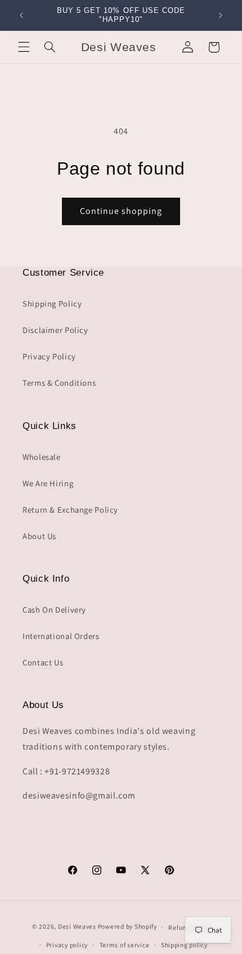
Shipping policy (184, 945)
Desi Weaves (77, 927)
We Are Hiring (48, 483)
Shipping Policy (52, 303)
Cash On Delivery (54, 609)
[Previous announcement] (21, 15)
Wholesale (42, 456)
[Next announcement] (220, 15)
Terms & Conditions (59, 382)
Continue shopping (121, 211)
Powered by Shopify (127, 927)
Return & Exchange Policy (70, 509)
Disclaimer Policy (55, 330)
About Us (39, 536)
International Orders (61, 636)
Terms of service (125, 945)
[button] (24, 47)
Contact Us (43, 662)
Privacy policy (67, 945)
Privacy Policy (49, 356)
